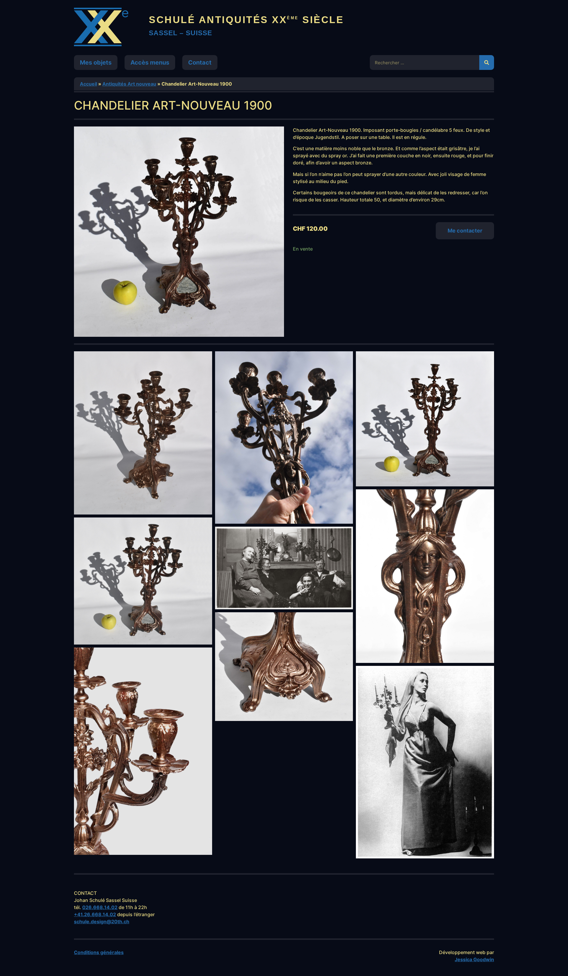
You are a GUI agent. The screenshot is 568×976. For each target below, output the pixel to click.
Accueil (88, 84)
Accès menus (149, 62)
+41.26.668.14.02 (95, 914)
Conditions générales (99, 952)
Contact (200, 62)
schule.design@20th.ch (101, 921)
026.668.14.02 (99, 907)
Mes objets (96, 62)
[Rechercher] (486, 62)
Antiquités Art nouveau (129, 84)
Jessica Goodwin (474, 959)
